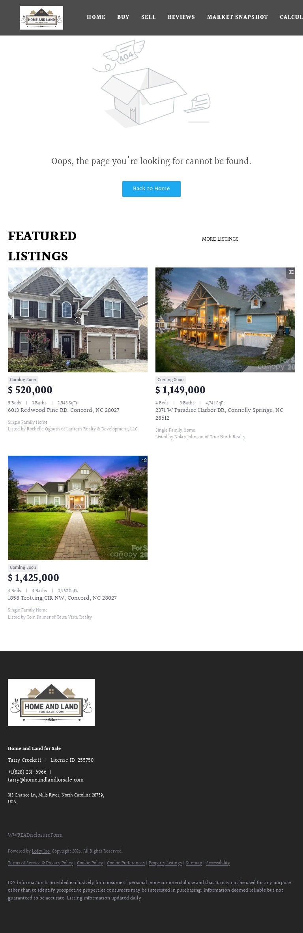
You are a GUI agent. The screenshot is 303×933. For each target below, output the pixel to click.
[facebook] (17, 911)
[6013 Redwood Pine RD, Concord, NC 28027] (78, 319)
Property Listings (165, 863)
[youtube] (131, 911)
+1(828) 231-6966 (27, 772)
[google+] (177, 911)
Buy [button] (123, 17)
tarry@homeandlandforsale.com (46, 780)
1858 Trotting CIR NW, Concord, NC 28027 (62, 598)
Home (96, 17)
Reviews (182, 17)
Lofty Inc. (41, 851)
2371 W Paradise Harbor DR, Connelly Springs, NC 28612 (219, 414)
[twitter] (40, 911)
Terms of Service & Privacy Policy (40, 863)
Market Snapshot (237, 17)
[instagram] (108, 911)
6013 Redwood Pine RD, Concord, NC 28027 (64, 410)
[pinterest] (154, 911)
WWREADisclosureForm (35, 835)
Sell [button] (148, 17)
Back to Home (151, 189)
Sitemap (194, 863)
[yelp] (86, 911)
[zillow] (63, 911)
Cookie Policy (90, 863)
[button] (41, 18)
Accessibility (218, 863)
